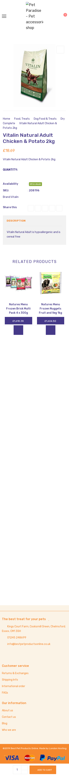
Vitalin (15, 197)
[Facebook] (31, 208)
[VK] (59, 208)
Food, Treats (22, 118)
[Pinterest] (52, 208)
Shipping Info (10, 679)
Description (16, 220)
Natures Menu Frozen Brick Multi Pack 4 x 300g (18, 308)
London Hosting (58, 748)
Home (6, 118)
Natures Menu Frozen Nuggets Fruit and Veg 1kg (50, 308)
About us (7, 710)
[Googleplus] (45, 208)
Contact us (9, 717)
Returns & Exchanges (15, 673)
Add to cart (44, 770)
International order (13, 686)
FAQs (5, 692)
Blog (4, 723)
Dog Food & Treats (45, 118)
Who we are (9, 730)
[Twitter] (38, 208)
